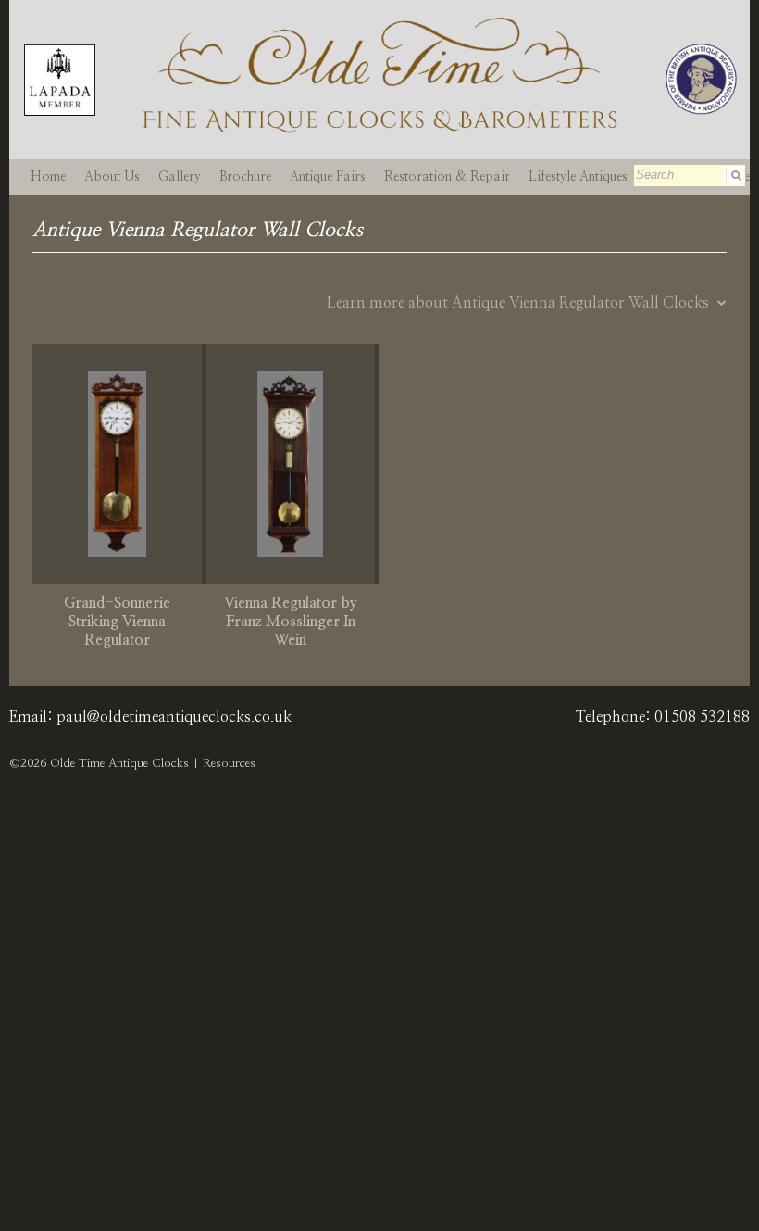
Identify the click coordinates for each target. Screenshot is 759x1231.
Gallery (179, 176)
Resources (229, 764)
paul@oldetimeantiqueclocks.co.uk (174, 717)
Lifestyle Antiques (578, 176)
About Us (112, 176)
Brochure (245, 176)
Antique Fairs (328, 176)
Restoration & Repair (447, 176)
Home (48, 176)
